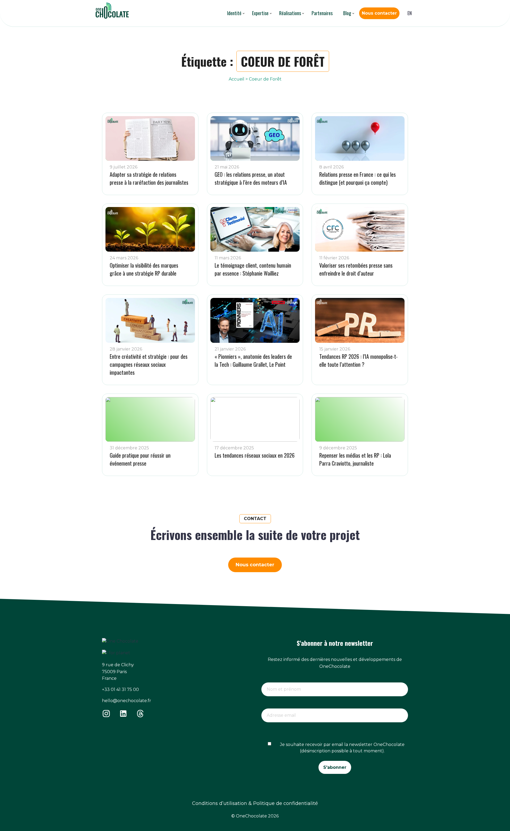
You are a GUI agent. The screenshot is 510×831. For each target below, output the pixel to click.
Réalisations (290, 13)
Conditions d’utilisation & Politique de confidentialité (255, 803)
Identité (234, 13)
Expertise (260, 13)
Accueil (236, 79)
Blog (347, 13)
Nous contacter (379, 13)
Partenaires (322, 13)
